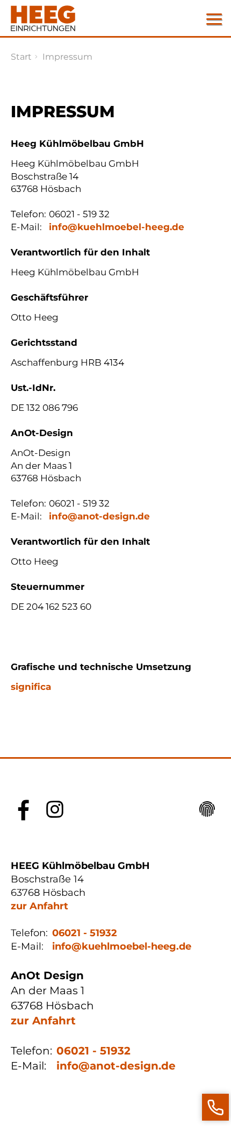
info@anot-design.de (99, 516)
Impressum (67, 57)
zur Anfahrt (39, 905)
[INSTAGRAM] (55, 809)
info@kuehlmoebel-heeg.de (116, 227)
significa (31, 686)
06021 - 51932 (84, 932)
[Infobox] (215, 1107)
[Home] (43, 18)
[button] (207, 809)
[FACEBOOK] (24, 809)
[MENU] (214, 19)
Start (21, 57)
